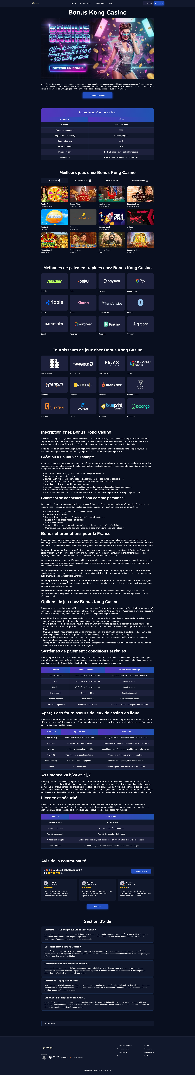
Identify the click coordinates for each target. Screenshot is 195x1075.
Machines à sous (138, 180)
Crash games (110, 180)
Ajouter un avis (141, 871)
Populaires (53, 180)
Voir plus (97, 906)
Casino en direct (81, 180)
